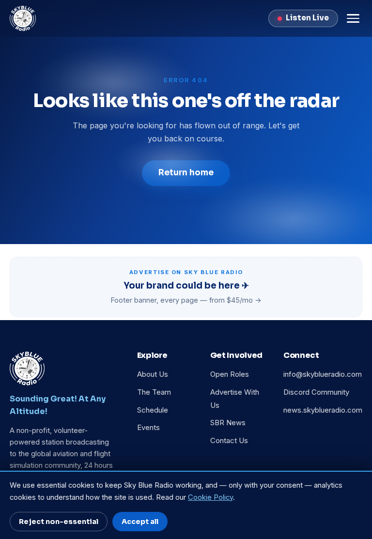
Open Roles (229, 374)
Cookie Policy (210, 497)
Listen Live (307, 18)
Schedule (152, 410)
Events (148, 427)
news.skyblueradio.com (322, 410)
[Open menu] (353, 18)
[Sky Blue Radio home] (23, 18)
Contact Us (229, 440)
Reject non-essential (58, 521)
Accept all (140, 521)
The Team (154, 392)
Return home (186, 173)
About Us (152, 374)
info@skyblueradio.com (322, 374)
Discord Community (316, 392)
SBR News (228, 422)
